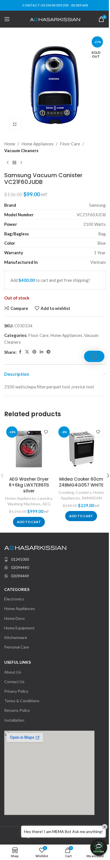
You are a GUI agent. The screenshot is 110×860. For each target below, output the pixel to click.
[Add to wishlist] (46, 432)
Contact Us (14, 681)
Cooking (66, 492)
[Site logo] (55, 18)
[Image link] (35, 547)
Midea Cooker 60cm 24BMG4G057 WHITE (81, 482)
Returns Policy (17, 710)
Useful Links (17, 662)
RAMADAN (92, 498)
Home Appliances (37, 143)
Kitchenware (15, 637)
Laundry (45, 498)
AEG (46, 503)
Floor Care (70, 143)
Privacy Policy (16, 691)
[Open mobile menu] (7, 19)
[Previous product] (7, 162)
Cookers (83, 492)
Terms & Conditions (21, 700)
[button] (29, 522)
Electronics (14, 598)
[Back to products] (14, 162)
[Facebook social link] (20, 352)
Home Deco (14, 618)
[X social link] (27, 352)
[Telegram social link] (48, 352)
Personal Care (16, 647)
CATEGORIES (16, 589)
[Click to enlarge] (14, 124)
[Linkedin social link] (41, 352)
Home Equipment (19, 627)
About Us (12, 672)
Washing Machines (24, 503)
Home (9, 143)
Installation (14, 720)
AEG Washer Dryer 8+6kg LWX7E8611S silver (29, 485)
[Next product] (21, 162)
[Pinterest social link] (34, 352)
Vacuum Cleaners (21, 150)
